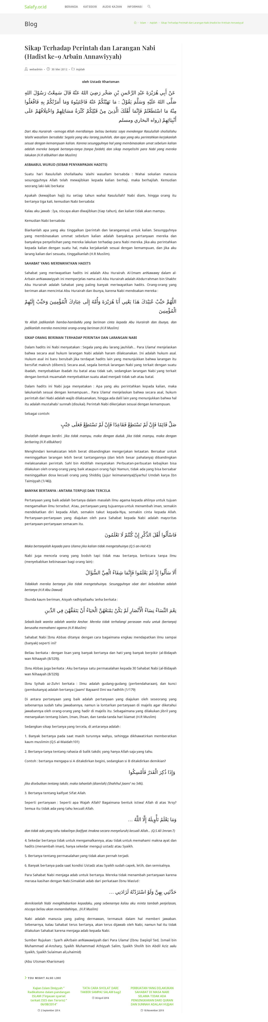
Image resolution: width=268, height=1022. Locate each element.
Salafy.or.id (35, 7)
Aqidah (80, 69)
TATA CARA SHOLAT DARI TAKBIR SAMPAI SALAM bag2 (100, 990)
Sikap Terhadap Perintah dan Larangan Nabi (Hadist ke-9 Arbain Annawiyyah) (203, 22)
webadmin (36, 69)
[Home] (135, 22)
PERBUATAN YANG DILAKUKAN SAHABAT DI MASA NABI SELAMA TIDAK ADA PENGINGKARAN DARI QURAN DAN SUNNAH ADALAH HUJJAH (152, 996)
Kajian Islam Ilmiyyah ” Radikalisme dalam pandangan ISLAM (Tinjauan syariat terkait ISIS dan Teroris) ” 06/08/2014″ (49, 996)
